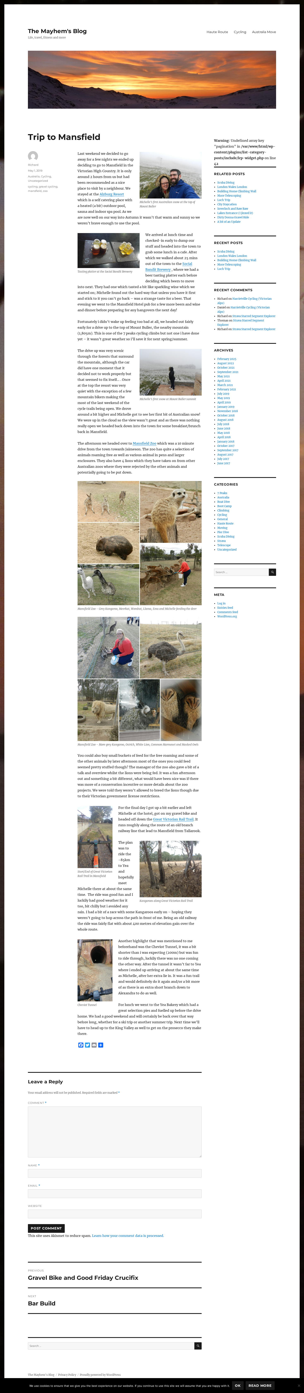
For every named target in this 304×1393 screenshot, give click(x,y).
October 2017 (226, 446)
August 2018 (225, 420)
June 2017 (223, 463)
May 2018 (223, 433)
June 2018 (223, 428)
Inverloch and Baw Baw (232, 209)
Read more (260, 1386)
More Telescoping (229, 195)
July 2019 (223, 394)
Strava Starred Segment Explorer (253, 316)
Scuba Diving (226, 182)
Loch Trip (223, 200)
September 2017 (227, 450)
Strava (221, 541)
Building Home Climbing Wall (236, 191)
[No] (299, 1385)
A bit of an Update (229, 222)
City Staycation (227, 204)
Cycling (240, 32)
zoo (45, 190)
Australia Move (264, 32)
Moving (222, 528)
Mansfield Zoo (144, 443)
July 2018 (223, 424)
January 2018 (225, 441)
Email (34, 1185)
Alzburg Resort (112, 194)
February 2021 (226, 389)
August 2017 (225, 454)
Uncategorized (38, 180)
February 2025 (226, 359)
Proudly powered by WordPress (100, 1375)
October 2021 (226, 367)
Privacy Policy (67, 1375)
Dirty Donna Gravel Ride (233, 217)
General (222, 519)
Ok (238, 1386)
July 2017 (223, 459)
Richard (33, 164)
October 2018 (226, 415)
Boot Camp (224, 506)
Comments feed (227, 612)
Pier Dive (223, 532)
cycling (33, 186)
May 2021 (223, 376)
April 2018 (224, 437)
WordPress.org (227, 616)
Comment (37, 1103)
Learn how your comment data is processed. (128, 1236)
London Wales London (232, 187)
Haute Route (217, 32)
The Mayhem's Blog (57, 31)
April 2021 (224, 381)
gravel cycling (48, 186)
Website (35, 1206)
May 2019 (223, 398)
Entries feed (225, 608)
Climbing (223, 510)
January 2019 (226, 407)
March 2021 (225, 385)
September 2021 (227, 372)
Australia (34, 176)
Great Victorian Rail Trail (173, 819)
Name (34, 1165)
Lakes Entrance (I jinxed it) (235, 213)
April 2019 (224, 402)
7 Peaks (222, 493)
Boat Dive (223, 502)
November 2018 (227, 411)
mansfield (35, 190)
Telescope (224, 545)
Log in (221, 603)
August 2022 (225, 363)
